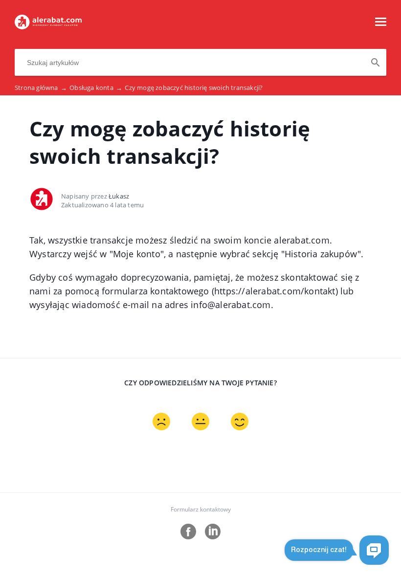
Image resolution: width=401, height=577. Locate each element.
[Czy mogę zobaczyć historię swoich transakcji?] (48, 26)
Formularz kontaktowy (201, 509)
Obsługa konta (95, 87)
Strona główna (41, 87)
